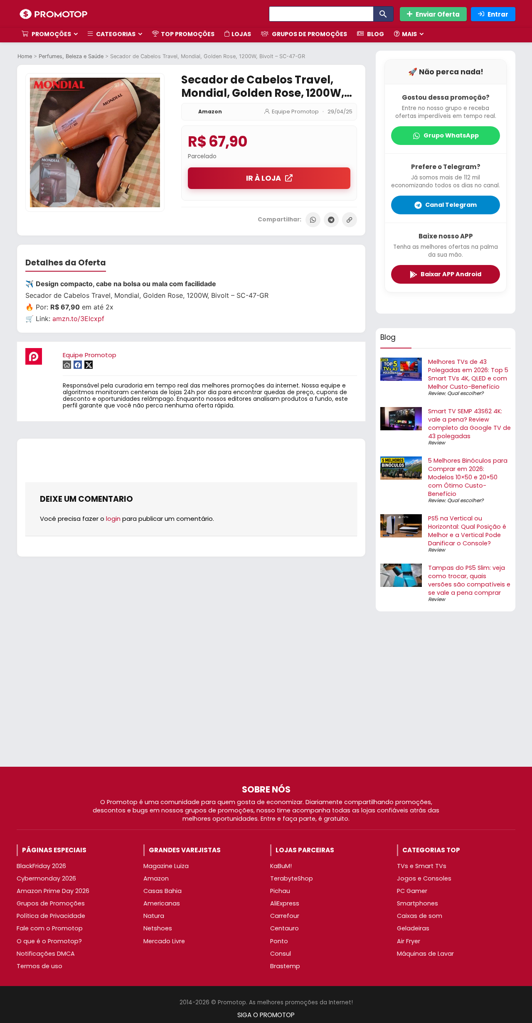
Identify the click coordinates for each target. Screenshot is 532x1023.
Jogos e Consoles (424, 878)
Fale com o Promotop (50, 928)
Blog (375, 34)
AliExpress (284, 903)
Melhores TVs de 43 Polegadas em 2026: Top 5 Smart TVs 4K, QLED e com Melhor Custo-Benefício (468, 374)
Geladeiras (413, 928)
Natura (153, 916)
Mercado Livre (164, 941)
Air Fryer (408, 941)
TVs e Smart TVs (421, 866)
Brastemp (285, 966)
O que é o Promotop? (49, 941)
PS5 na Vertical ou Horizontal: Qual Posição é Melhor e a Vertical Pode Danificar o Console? (467, 530)
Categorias (115, 34)
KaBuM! (281, 866)
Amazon (210, 111)
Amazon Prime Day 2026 (53, 891)
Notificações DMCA (46, 953)
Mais (409, 34)
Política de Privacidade (51, 916)
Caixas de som (419, 916)
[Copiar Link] (349, 219)
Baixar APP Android (451, 274)
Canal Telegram (451, 205)
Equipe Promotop (295, 111)
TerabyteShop (291, 878)
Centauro (284, 928)
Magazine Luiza (166, 866)
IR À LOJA (263, 178)
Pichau (280, 891)
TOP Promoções (187, 34)
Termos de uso (39, 966)
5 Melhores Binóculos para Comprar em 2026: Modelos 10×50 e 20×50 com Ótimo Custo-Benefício (467, 477)
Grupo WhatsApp (451, 135)
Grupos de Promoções (309, 34)
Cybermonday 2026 (46, 878)
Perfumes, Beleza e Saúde (71, 56)
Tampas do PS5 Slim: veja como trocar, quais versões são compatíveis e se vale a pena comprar (469, 580)
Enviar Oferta (438, 14)
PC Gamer (412, 891)
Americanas (161, 903)
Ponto (279, 941)
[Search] (383, 14)
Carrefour (284, 916)
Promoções (50, 34)
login (113, 518)
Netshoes (157, 928)
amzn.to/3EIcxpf (78, 318)
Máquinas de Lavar (425, 953)
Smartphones (417, 903)
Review (436, 393)
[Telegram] (331, 219)
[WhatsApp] (312, 219)
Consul (280, 953)
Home (24, 56)
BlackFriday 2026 (41, 866)
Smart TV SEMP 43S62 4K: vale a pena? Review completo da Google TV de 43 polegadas (469, 423)
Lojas (241, 34)
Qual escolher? (465, 393)
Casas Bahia (162, 891)
